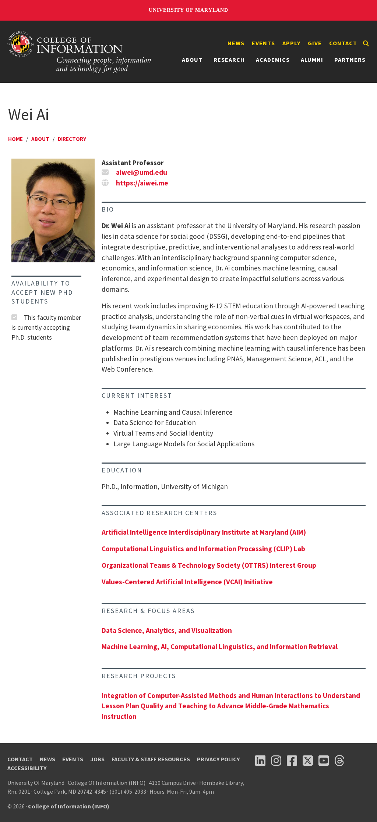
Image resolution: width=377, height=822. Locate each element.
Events (263, 43)
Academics (273, 59)
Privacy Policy (218, 759)
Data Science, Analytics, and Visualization (167, 630)
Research (229, 59)
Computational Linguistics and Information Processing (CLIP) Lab (203, 548)
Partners (350, 59)
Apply (291, 43)
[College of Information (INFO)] (79, 51)
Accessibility (26, 768)
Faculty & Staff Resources (151, 759)
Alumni (312, 59)
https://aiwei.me (142, 182)
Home (15, 138)
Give (315, 43)
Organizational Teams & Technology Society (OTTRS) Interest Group (209, 565)
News (236, 43)
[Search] (366, 43)
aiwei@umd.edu (141, 172)
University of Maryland (188, 10)
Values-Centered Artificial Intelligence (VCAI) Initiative (187, 581)
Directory (72, 138)
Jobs (97, 759)
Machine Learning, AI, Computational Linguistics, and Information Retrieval (220, 646)
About (192, 59)
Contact (343, 43)
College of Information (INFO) (68, 806)
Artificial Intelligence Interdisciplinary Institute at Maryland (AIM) (204, 532)
